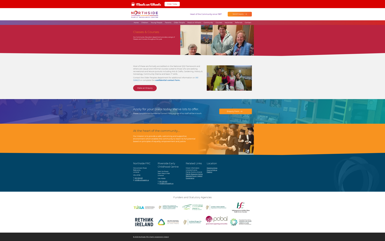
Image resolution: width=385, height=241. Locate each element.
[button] (172, 4)
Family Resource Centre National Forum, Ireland (194, 175)
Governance (190, 178)
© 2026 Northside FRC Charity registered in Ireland (151, 237)
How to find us (212, 170)
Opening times (212, 168)
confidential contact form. (167, 80)
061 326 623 (139, 178)
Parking (209, 172)
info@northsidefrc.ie (142, 180)
